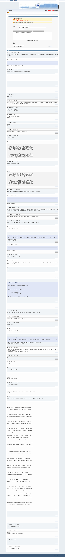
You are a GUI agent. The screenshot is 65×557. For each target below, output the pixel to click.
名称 (13, 24)
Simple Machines (12, 555)
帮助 (53, 555)
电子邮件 (14, 26)
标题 (13, 27)
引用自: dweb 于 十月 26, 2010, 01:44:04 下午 (13, 282)
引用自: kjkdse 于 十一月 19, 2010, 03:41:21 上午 (14, 337)
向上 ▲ (58, 555)
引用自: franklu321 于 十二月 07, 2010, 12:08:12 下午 (14, 235)
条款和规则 (55, 555)
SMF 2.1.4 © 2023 (8, 555)
